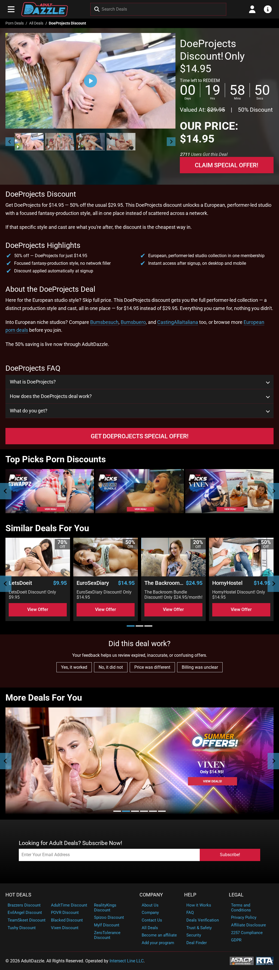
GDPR (236, 940)
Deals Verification (202, 920)
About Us (150, 905)
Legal (236, 895)
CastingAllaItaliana (177, 322)
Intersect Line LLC (127, 960)
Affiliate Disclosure (248, 925)
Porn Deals (14, 23)
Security (193, 935)
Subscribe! (230, 854)
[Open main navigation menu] (11, 9)
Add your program (158, 942)
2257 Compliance (247, 932)
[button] (29, 141)
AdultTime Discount (69, 905)
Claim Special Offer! (226, 165)
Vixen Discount (64, 927)
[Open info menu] (268, 9)
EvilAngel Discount (25, 912)
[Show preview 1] (29, 141)
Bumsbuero (133, 322)
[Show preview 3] (90, 141)
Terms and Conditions (241, 908)
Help (190, 895)
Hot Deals (18, 895)
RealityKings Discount (105, 908)
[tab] (131, 626)
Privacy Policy (243, 917)
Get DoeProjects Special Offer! (140, 436)
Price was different (152, 667)
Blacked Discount (67, 920)
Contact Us (152, 920)
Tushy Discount (22, 927)
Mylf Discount (106, 925)
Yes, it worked (74, 667)
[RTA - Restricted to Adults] (265, 960)
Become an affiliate (159, 935)
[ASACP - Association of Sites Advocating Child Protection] (242, 960)
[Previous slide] (5, 491)
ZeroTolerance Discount (107, 935)
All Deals (36, 23)
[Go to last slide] (9, 141)
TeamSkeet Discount (27, 920)
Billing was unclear (200, 667)
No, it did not (111, 667)
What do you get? (28, 410)
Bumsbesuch (104, 322)
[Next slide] (171, 141)
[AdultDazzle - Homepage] (44, 9)
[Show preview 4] (121, 141)
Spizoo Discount (109, 917)
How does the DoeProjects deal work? (51, 396)
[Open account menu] (252, 9)
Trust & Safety (199, 927)
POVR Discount (65, 912)
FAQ (190, 912)
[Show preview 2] (59, 141)
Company (151, 895)
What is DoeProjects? (33, 382)
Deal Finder (196, 942)
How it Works (198, 905)
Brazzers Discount (24, 905)
